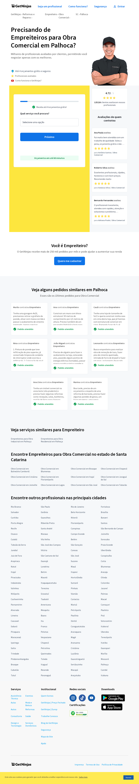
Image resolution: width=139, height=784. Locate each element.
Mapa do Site (47, 736)
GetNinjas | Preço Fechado (53, 702)
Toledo (44, 659)
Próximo (49, 137)
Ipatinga (15, 642)
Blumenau (105, 566)
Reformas (30, 709)
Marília (104, 653)
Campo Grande (78, 534)
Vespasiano (46, 637)
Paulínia (74, 615)
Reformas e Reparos (28, 16)
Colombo (105, 583)
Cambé (104, 670)
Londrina (45, 566)
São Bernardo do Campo (112, 528)
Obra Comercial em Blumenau (50, 470)
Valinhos (15, 588)
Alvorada (15, 610)
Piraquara (15, 631)
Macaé (104, 599)
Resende (45, 670)
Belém (74, 539)
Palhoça (104, 664)
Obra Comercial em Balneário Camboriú (20, 470)
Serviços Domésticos (31, 724)
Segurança (100, 6)
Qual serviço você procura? (34, 113)
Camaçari (105, 604)
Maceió (44, 577)
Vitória (44, 550)
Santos (104, 523)
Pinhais (74, 588)
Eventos (29, 695)
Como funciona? (78, 6)
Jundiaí (14, 550)
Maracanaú (16, 637)
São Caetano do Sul (50, 555)
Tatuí (13, 675)
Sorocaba (105, 539)
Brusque (14, 664)
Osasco (14, 534)
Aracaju (104, 572)
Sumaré (74, 583)
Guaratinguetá (77, 659)
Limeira (14, 615)
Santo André (46, 528)
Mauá (73, 566)
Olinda (104, 577)
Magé (73, 637)
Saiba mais (83, 777)
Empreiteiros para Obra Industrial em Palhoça (22, 440)
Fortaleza (105, 506)
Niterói (74, 517)
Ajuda (43, 743)
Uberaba (105, 631)
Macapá (74, 670)
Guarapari (105, 648)
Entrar (121, 6)
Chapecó (45, 642)
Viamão (74, 593)
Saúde (28, 716)
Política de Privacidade (112, 764)
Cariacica (75, 599)
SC (77, 14)
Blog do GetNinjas (49, 723)
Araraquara (76, 631)
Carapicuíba (106, 555)
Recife (14, 528)
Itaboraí (104, 626)
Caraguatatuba (78, 626)
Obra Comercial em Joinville (24, 485)
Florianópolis (77, 523)
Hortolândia (76, 577)
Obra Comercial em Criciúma (24, 476)
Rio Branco (16, 506)
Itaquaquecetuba (48, 583)
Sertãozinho (76, 664)
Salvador (15, 512)
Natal (13, 566)
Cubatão (15, 670)
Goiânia (44, 512)
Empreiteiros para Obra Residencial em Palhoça (52, 440)
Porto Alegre (17, 523)
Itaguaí (44, 664)
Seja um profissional (50, 6)
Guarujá (44, 561)
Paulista (104, 610)
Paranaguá (46, 675)
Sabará (14, 626)
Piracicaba (15, 577)
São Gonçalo (77, 544)
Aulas (13, 702)
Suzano (74, 561)
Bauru (43, 615)
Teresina (45, 588)
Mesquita (45, 610)
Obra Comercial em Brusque (84, 468)
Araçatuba (75, 675)
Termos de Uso (92, 764)
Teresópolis (106, 637)
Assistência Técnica (16, 697)
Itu (42, 621)
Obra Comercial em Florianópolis (50, 478)
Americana (46, 604)
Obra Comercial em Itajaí (82, 476)
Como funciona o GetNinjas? (28, 80)
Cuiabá (14, 539)
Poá (103, 615)
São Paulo (45, 506)
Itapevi (74, 572)
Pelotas (44, 631)
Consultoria (16, 716)
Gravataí (45, 593)
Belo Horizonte (78, 512)
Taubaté (45, 599)
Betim (44, 572)
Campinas (75, 528)
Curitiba (14, 517)
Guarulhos (45, 517)
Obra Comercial (64, 16)
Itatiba (104, 642)
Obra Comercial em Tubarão (114, 485)
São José (75, 555)
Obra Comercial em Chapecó (114, 468)
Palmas (104, 593)
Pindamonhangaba (20, 659)
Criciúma (75, 648)
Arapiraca (15, 561)
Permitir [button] (128, 778)
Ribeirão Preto (48, 523)
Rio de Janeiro (77, 506)
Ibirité (74, 621)
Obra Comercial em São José (84, 485)
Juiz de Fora (16, 555)
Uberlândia (106, 550)
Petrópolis (76, 610)
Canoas (74, 550)
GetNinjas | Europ (49, 709)
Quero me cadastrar (69, 261)
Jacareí (104, 588)
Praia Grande (107, 544)
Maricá (74, 604)
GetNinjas (16, 14)
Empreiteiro (51, 14)
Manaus (44, 534)
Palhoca (84, 14)
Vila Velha (45, 539)
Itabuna (104, 675)
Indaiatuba (16, 583)
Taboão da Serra (18, 544)
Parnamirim (16, 604)
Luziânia (75, 653)
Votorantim (106, 621)
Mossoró (105, 659)
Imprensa (79, 764)
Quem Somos (47, 695)
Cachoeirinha (17, 599)
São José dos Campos (51, 544)
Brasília (104, 512)
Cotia (103, 561)
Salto (13, 648)
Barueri (104, 517)
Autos (13, 709)
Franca (44, 626)
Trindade (15, 653)
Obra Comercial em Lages (53, 485)
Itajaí (13, 572)
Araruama (75, 642)
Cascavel (15, 621)
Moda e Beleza (28, 704)
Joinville (105, 534)
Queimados (46, 653)
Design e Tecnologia (16, 724)
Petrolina (45, 648)
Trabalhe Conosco (49, 716)
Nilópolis (15, 593)
